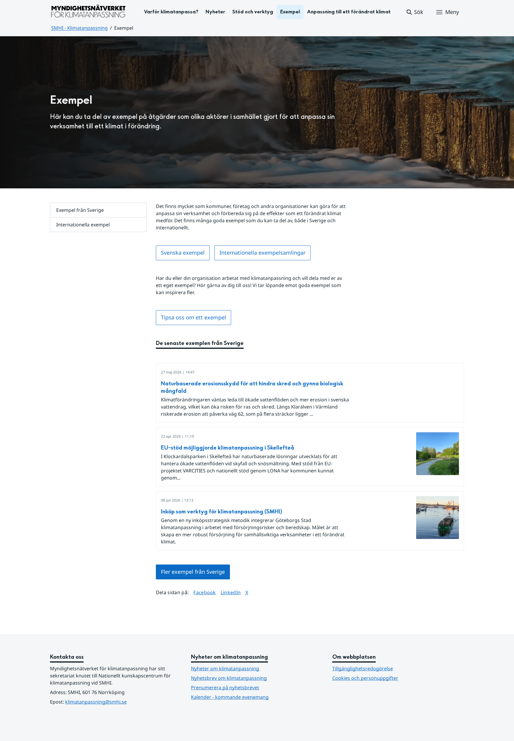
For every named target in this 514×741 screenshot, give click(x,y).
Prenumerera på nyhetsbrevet (254, 687)
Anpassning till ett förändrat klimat (349, 11)
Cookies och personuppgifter (365, 678)
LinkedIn (231, 592)
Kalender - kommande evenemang (230, 697)
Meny (452, 11)
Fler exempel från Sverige (193, 571)
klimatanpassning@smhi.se (96, 702)
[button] (414, 12)
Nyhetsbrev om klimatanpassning (229, 678)
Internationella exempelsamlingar (262, 252)
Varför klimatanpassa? (171, 11)
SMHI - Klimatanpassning (79, 28)
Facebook (204, 592)
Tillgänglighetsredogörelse (362, 668)
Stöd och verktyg (252, 11)
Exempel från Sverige (80, 210)
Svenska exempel (183, 252)
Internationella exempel (83, 224)
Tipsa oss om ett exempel (193, 317)
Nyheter (215, 11)
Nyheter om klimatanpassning (225, 668)
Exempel (290, 11)
